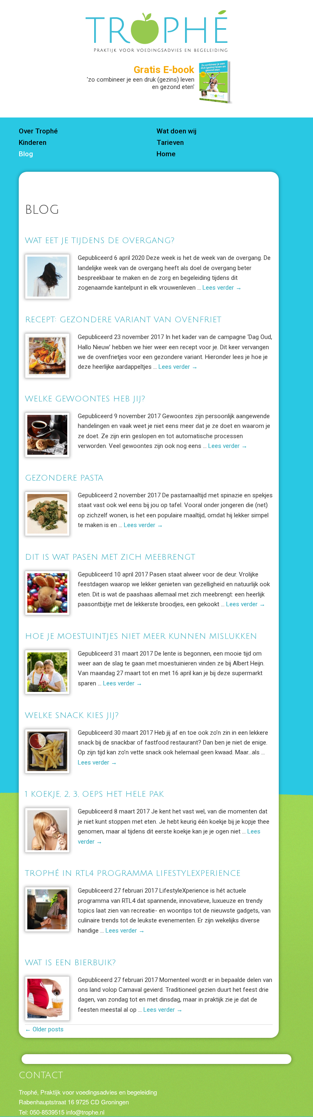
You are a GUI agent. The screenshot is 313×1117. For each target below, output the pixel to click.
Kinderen (32, 142)
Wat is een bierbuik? (70, 962)
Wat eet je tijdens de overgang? (99, 240)
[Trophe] (156, 47)
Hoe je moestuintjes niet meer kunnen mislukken (141, 636)
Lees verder (222, 287)
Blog (26, 154)
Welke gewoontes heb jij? (85, 398)
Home (166, 154)
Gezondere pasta (64, 478)
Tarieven (170, 142)
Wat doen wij (176, 131)
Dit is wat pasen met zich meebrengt (110, 557)
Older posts (44, 1029)
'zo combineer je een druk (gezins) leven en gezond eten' (140, 79)
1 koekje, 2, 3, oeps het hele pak (94, 794)
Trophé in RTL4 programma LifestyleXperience (132, 873)
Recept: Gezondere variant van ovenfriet (123, 319)
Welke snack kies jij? (72, 715)
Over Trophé (38, 131)
